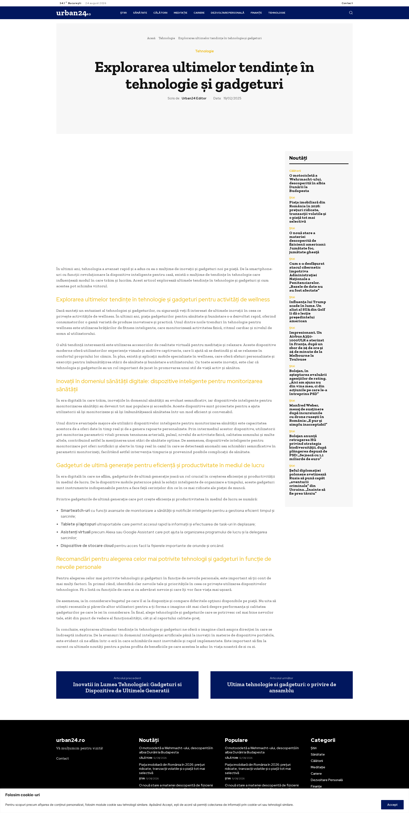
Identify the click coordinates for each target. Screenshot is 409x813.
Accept (392, 804)
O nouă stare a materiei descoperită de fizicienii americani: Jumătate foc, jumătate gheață (307, 242)
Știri (292, 197)
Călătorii (295, 170)
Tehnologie (167, 38)
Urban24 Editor (194, 98)
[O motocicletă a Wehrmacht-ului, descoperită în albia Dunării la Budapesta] (340, 178)
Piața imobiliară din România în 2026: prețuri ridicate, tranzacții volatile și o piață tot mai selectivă (307, 212)
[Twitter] (194, 115)
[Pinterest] (204, 115)
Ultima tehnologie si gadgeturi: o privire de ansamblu (281, 687)
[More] (224, 115)
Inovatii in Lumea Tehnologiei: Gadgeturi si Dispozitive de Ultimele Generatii (127, 687)
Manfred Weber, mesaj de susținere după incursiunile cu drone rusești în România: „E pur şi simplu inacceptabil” (308, 415)
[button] (351, 12)
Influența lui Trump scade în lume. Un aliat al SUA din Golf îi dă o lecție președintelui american (307, 311)
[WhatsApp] (214, 115)
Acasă (151, 38)
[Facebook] (184, 115)
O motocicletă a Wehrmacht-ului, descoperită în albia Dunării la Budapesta (307, 183)
